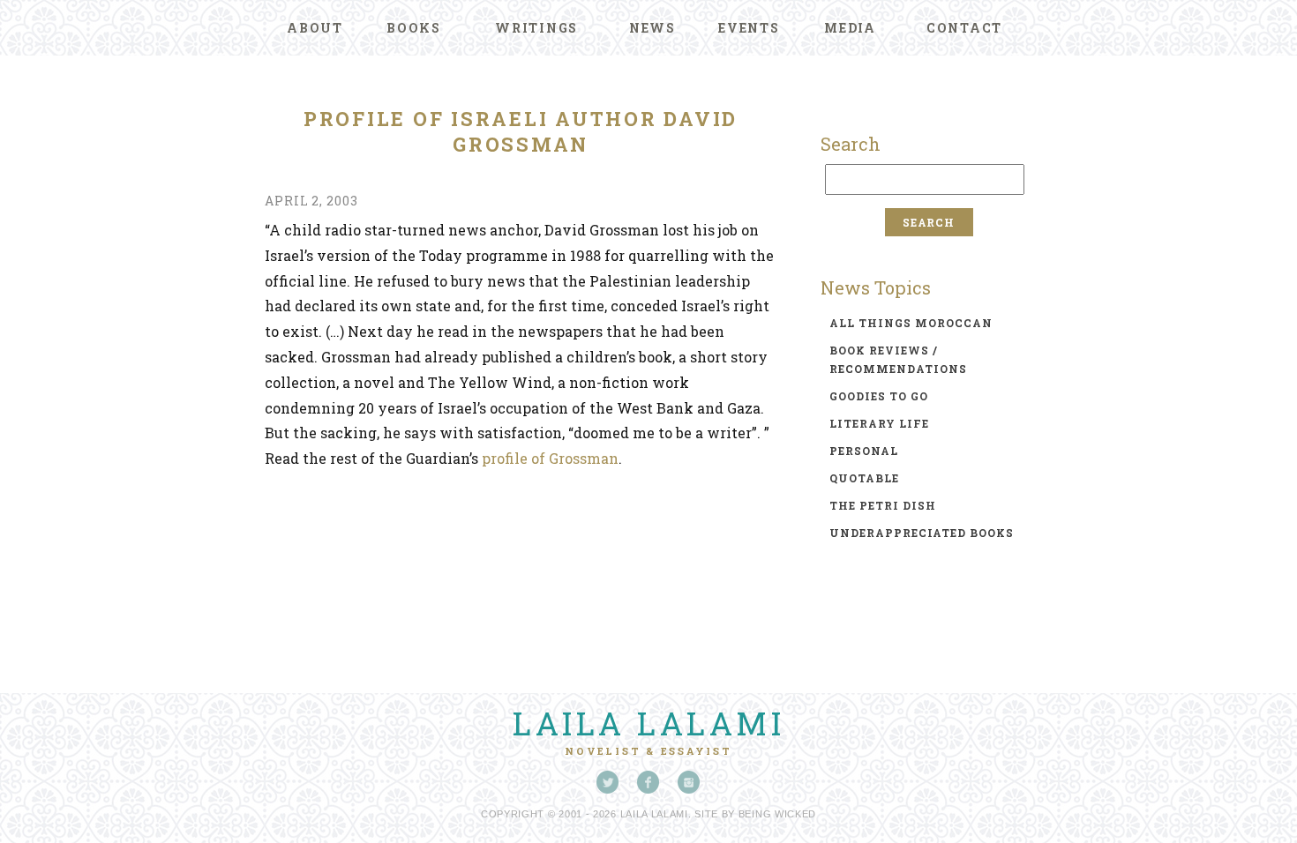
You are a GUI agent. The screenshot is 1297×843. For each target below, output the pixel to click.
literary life (879, 423)
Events (749, 27)
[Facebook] (648, 782)
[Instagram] (689, 782)
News (652, 27)
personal (863, 451)
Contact (964, 27)
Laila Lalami (648, 723)
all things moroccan (911, 323)
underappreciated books (921, 533)
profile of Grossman (550, 458)
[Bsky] (607, 782)
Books (413, 27)
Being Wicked (777, 814)
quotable (864, 478)
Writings (536, 27)
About (315, 27)
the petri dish (882, 505)
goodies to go (878, 396)
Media (850, 27)
